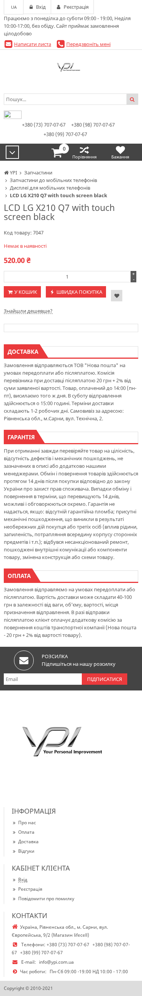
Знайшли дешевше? (28, 310)
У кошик (25, 291)
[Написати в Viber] (13, 117)
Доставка (28, 841)
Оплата (26, 832)
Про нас (27, 822)
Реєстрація (30, 889)
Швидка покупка (79, 291)
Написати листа (32, 44)
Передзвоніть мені (88, 44)
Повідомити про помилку (46, 898)
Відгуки (26, 851)
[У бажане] (116, 295)
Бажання (120, 157)
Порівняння (84, 157)
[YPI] (71, 69)
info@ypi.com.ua (56, 962)
